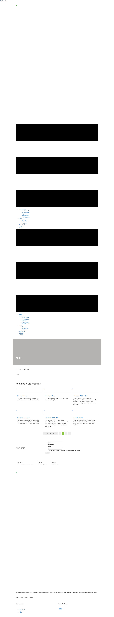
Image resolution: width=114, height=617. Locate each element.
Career (20, 612)
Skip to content (3, 1)
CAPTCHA (51, 444)
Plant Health (22, 609)
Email (49, 446)
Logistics (21, 611)
